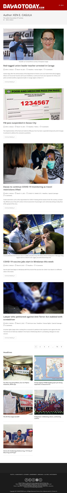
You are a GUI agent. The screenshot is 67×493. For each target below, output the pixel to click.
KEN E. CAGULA (9, 20)
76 (57, 347)
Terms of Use (39, 491)
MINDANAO (40, 474)
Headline (30, 69)
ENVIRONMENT (33, 474)
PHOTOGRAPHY (53, 474)
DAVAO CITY (38, 193)
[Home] (3, 20)
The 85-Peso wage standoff (11, 416)
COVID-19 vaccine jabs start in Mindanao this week (28, 261)
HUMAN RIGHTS (19, 474)
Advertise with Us (47, 491)
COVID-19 (31, 193)
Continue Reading (10, 82)
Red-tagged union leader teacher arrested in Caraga (28, 65)
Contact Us (54, 491)
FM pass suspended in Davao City (19, 122)
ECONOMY (26, 474)
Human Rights (38, 69)
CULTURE (46, 474)
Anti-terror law (32, 323)
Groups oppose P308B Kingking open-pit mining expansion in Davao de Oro (48, 383)
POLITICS (12, 474)
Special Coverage (53, 193)
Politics (36, 127)
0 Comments (49, 69)
